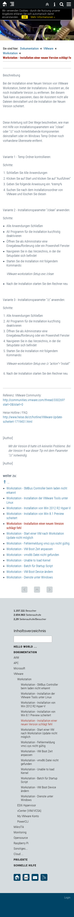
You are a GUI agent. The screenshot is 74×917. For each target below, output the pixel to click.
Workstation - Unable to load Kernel (28, 560)
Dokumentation (29, 48)
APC (16, 663)
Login (67, 897)
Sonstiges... (21, 848)
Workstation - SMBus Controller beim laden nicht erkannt (39, 686)
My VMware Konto (28, 816)
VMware (48, 48)
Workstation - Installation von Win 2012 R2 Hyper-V (38, 508)
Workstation (10, 53)
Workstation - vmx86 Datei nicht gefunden (32, 555)
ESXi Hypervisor (26, 805)
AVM (16, 657)
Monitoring (20, 832)
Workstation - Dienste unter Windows (29, 577)
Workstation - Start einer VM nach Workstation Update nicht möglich (39, 733)
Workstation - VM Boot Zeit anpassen (29, 549)
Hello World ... (25, 646)
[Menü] (68, 4)
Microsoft (19, 668)
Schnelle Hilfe (25, 865)
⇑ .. (6, 482)
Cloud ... (18, 854)
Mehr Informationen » (43, 17)
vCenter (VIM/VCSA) (29, 810)
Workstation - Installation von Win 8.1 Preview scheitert (38, 713)
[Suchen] (61, 4)
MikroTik (19, 827)
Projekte (21, 859)
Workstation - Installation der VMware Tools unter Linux (38, 695)
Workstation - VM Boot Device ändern (29, 572)
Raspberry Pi (21, 843)
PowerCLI (23, 821)
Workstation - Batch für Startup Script (29, 566)
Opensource (21, 838)
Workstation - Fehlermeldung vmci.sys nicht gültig (38, 543)
